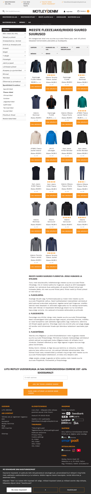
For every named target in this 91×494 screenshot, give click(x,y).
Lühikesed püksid (9, 67)
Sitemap (5, 434)
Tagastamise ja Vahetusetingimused (45, 430)
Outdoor (6, 98)
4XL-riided (36, 446)
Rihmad (6, 74)
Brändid (22, 22)
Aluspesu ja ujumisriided (12, 70)
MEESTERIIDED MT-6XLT (28, 17)
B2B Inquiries (7, 428)
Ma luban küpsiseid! (19, 490)
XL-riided (35, 439)
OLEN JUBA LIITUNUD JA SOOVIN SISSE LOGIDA (43, 392)
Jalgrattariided (8, 102)
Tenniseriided (8, 108)
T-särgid (6, 56)
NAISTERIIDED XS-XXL (9, 22)
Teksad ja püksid (9, 37)
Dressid (5, 48)
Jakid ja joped (8, 63)
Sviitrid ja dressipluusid (12, 45)
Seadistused (72, 490)
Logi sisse (69, 11)
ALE (29, 22)
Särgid (5, 52)
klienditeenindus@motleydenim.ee (75, 2)
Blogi (3, 426)
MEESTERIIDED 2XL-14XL (10, 17)
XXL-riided (35, 441)
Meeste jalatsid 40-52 (46, 17)
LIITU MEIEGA (7, 410)
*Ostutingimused (38, 428)
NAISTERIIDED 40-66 (74, 17)
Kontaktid (5, 421)
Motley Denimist (8, 423)
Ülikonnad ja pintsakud (12, 81)
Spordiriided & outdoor (11, 85)
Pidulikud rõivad (9, 115)
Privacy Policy (37, 435)
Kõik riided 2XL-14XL (10, 33)
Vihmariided (8, 95)
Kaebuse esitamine (39, 432)
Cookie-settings (37, 437)
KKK (3, 419)
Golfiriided (7, 105)
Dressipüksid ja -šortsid (12, 41)
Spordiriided (8, 89)
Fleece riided (8, 92)
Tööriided (6, 78)
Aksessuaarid (61, 17)
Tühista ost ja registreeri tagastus (14, 417)
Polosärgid (7, 59)
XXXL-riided (36, 444)
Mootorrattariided (9, 118)
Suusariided (7, 111)
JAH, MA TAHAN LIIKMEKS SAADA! (45, 384)
